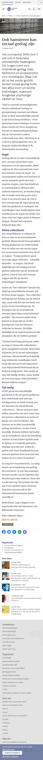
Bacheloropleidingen (9, 628)
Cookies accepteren (12, 753)
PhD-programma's (9, 635)
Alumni (5, 709)
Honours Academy (9, 686)
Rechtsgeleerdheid (9, 672)
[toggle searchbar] (29, 9)
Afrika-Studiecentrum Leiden (12, 682)
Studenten (18, 2)
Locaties (5, 719)
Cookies (5, 726)
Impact (5, 712)
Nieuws (10, 16)
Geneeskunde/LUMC (9, 665)
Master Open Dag (8, 649)
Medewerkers (27, 2)
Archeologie (6, 658)
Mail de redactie (10, 519)
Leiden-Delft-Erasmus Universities (14, 716)
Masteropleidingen (9, 631)
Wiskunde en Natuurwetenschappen (15, 679)
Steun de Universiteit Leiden (12, 705)
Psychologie (8, 548)
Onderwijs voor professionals (13, 638)
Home (3, 16)
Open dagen (6, 645)
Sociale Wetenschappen (13, 545)
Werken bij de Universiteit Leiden (14, 702)
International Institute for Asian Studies (16, 693)
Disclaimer (6, 723)
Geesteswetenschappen (11, 661)
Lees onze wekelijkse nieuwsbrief (14, 742)
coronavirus (7, 524)
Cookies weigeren (12, 757)
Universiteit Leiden (7, 2)
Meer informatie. (8, 749)
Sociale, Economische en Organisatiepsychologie (13, 551)
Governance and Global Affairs (13, 668)
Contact (5, 733)
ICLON (4, 689)
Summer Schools (8, 642)
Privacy (5, 730)
